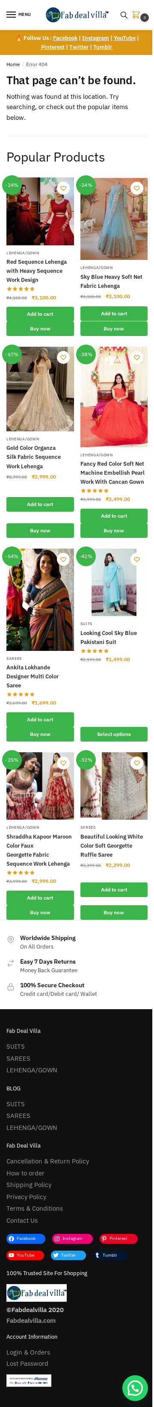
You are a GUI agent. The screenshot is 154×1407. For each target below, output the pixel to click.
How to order (25, 1173)
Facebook (65, 38)
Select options (114, 734)
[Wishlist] (63, 188)
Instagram (95, 38)
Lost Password (27, 1363)
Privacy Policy (26, 1197)
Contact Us (22, 1220)
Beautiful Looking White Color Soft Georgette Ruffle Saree (111, 845)
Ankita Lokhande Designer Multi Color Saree (32, 676)
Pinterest (53, 47)
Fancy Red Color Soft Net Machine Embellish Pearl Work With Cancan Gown (112, 472)
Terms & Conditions (34, 1208)
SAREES (14, 658)
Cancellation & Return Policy (47, 1161)
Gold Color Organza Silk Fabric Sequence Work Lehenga (33, 457)
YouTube (125, 38)
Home (13, 64)
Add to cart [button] (40, 314)
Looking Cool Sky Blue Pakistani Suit (108, 637)
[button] (135, 1388)
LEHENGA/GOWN (22, 252)
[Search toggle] (124, 15)
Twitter (79, 47)
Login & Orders (28, 1352)
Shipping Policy (28, 1185)
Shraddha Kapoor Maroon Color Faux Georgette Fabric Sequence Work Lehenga (39, 850)
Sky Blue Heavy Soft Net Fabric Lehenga (111, 281)
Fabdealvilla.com (31, 1320)
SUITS (86, 623)
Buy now (40, 328)
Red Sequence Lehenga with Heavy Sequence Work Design (36, 271)
